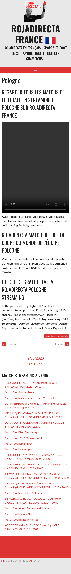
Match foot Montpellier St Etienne (24, 493)
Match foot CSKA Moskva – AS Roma (26, 437)
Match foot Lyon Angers (19, 449)
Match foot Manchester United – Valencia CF (30, 398)
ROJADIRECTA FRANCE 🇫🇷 (35, 34)
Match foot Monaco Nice (19, 513)
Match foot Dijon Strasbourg (21, 432)
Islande (9, 344)
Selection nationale (56, 336)
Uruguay (61, 344)
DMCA (37, 561)
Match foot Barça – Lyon (19, 443)
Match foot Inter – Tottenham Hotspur (27, 508)
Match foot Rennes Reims (20, 392)
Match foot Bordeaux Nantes (21, 519)
